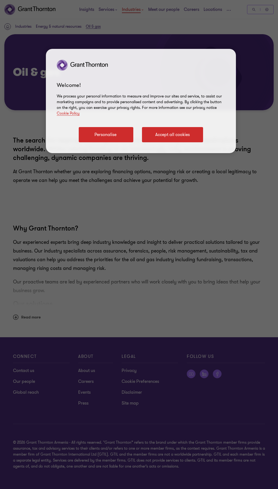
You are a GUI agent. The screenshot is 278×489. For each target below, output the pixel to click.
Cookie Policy (68, 113)
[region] (141, 101)
